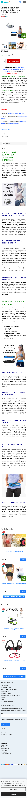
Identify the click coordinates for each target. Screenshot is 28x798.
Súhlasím (13, 794)
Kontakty (3, 697)
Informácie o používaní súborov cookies (10, 695)
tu (24, 785)
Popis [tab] (3, 143)
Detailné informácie (5, 129)
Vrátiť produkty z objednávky (8, 701)
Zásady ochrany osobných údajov (9, 689)
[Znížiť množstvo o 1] (6, 62)
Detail (23, 636)
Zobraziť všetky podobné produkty (14, 596)
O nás (2, 699)
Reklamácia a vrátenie (6, 693)
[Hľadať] (16, 2)
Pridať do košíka (15, 61)
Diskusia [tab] (8, 143)
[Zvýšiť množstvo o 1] (6, 60)
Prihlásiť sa (5, 724)
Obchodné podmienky (6, 687)
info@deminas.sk (7, 732)
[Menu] (24, 2)
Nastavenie (13, 789)
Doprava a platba (5, 691)
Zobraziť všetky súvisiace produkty (14, 676)
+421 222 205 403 (7, 734)
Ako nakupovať (4, 685)
